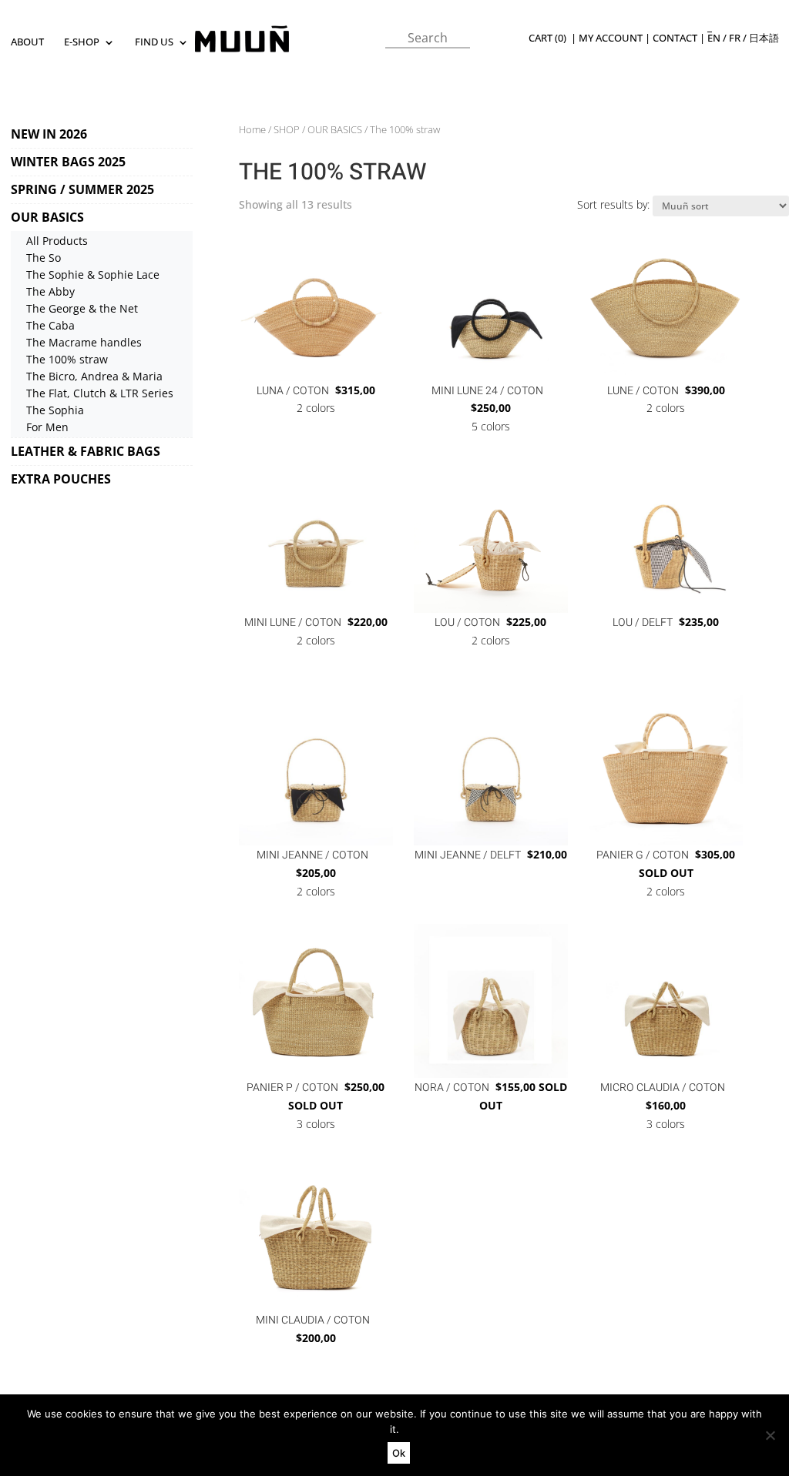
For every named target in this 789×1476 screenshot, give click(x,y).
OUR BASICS (47, 217)
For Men (47, 427)
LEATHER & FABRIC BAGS (85, 451)
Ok (398, 1453)
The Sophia (55, 410)
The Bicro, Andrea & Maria (94, 376)
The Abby (50, 291)
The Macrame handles (84, 342)
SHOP (287, 129)
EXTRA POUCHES (61, 478)
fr (734, 38)
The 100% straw (67, 359)
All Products (57, 240)
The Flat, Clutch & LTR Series (99, 393)
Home (252, 129)
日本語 (764, 38)
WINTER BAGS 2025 (68, 161)
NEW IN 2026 (49, 134)
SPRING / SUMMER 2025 (82, 189)
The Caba (50, 325)
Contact (675, 38)
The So (43, 257)
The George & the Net (82, 308)
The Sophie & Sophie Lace (92, 274)
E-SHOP (81, 43)
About (27, 43)
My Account (611, 38)
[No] (769, 1435)
